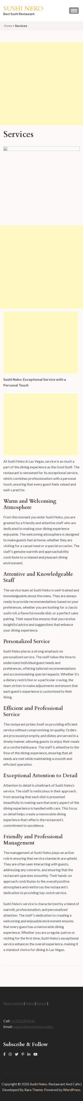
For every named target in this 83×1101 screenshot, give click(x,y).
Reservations (13, 1003)
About (41, 1003)
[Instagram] (10, 1054)
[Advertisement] (41, 83)
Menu (30, 1003)
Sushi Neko (23, 8)
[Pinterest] (22, 1054)
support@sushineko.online (33, 1026)
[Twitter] (16, 1054)
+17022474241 (23, 1021)
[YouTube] (35, 1054)
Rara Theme (33, 1090)
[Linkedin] (28, 1054)
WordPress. (72, 1090)
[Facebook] (4, 1054)
